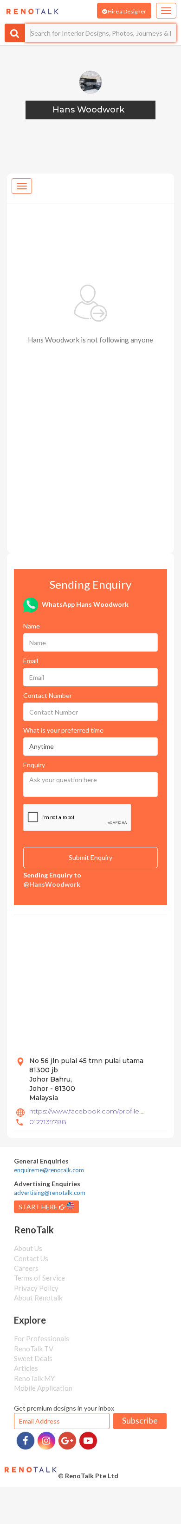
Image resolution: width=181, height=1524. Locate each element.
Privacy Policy (36, 1288)
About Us (28, 1248)
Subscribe (140, 1420)
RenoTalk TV (33, 1348)
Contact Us (31, 1258)
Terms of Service (39, 1278)
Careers (26, 1268)
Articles (26, 1368)
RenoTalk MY (34, 1378)
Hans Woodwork (88, 110)
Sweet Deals (33, 1358)
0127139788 (47, 1122)
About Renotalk (38, 1298)
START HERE (39, 1207)
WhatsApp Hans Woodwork (84, 604)
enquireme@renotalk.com (49, 1170)
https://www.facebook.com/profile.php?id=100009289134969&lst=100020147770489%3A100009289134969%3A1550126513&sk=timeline (89, 1111)
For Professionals (41, 1338)
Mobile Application (43, 1388)
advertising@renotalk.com (49, 1192)
